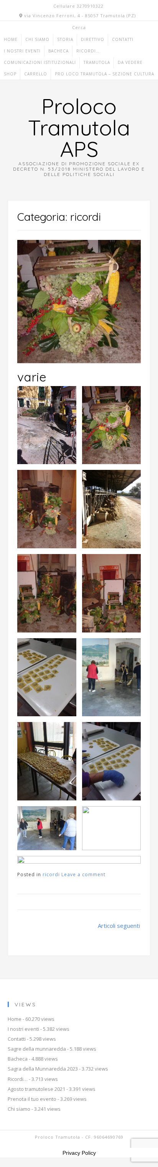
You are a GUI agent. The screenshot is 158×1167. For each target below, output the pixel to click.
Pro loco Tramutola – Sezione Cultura (104, 74)
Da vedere (130, 62)
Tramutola (97, 62)
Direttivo (92, 39)
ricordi (51, 874)
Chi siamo (37, 39)
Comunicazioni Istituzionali (40, 62)
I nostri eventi (22, 51)
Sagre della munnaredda (37, 1048)
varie (31, 377)
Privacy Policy (79, 1153)
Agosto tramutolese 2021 (36, 1089)
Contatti (122, 39)
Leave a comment (83, 874)
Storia (65, 39)
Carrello (35, 74)
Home (11, 39)
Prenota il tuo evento (32, 1098)
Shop (10, 74)
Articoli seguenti (119, 925)
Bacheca (58, 51)
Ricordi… (88, 51)
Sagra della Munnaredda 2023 (43, 1068)
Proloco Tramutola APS (79, 127)
